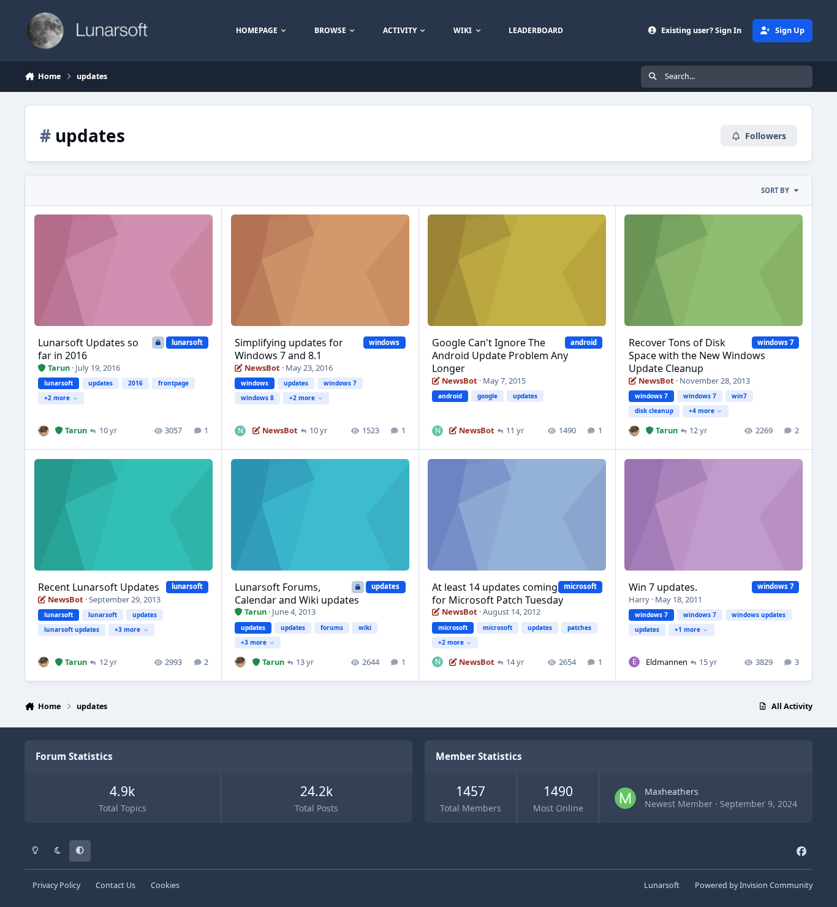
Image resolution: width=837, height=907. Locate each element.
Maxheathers (672, 791)
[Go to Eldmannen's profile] (634, 661)
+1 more (687, 629)
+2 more (57, 397)
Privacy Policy (56, 885)
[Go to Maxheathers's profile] (625, 798)
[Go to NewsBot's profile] (240, 430)
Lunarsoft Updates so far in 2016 (88, 349)
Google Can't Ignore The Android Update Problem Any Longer (500, 355)
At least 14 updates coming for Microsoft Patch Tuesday (497, 593)
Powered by (753, 885)
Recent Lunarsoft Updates (98, 587)
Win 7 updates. (663, 587)
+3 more (127, 629)
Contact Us (115, 885)
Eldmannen (666, 661)
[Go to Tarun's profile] (43, 430)
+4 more (701, 410)
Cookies (165, 885)
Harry (639, 599)
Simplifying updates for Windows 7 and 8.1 (289, 349)
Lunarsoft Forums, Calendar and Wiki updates (297, 593)
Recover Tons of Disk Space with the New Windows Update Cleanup (697, 355)
